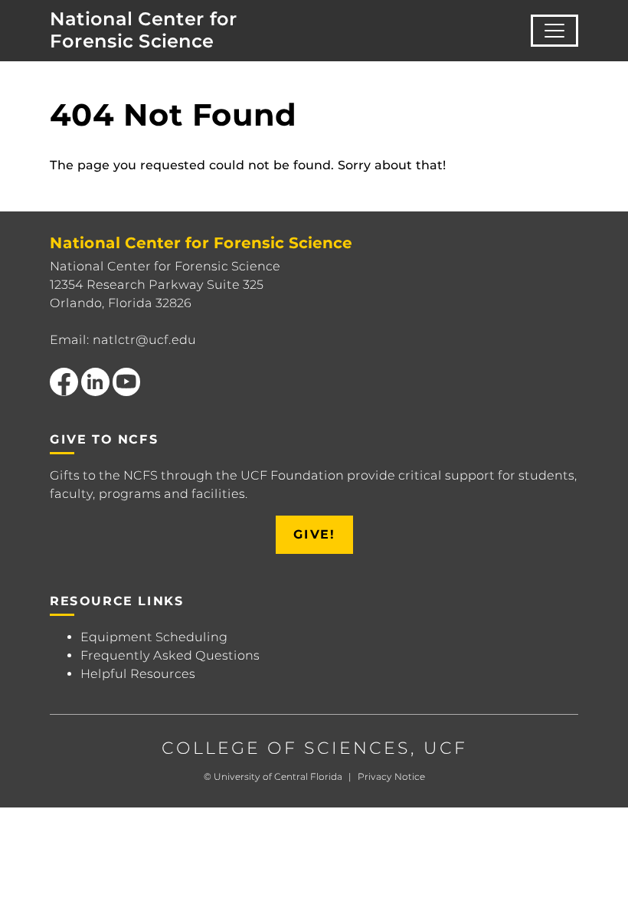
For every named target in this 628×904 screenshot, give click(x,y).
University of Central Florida (278, 776)
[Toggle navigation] (554, 31)
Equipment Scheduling (153, 637)
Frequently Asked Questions (170, 655)
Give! (314, 534)
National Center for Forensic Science (143, 30)
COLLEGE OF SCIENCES (286, 748)
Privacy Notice (391, 776)
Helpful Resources (137, 674)
